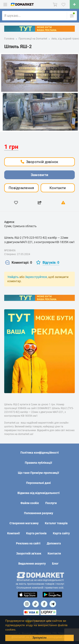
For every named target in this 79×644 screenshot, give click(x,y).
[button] (17, 630)
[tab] (18, 262)
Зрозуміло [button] (39, 637)
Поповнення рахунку (38, 513)
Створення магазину (24, 523)
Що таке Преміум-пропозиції (38, 472)
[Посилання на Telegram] (53, 604)
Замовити (39, 175)
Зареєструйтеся (36, 277)
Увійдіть (13, 277)
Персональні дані (38, 483)
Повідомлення (21, 188)
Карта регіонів (36, 533)
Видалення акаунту (32, 563)
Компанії (13, 533)
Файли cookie (29, 503)
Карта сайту (61, 533)
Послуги (51, 503)
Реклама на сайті (28, 543)
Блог (55, 563)
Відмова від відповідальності (38, 493)
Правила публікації (38, 462)
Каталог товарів (56, 523)
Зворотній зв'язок (28, 553)
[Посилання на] (27, 604)
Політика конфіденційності (39, 452)
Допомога (54, 543)
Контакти (58, 188)
